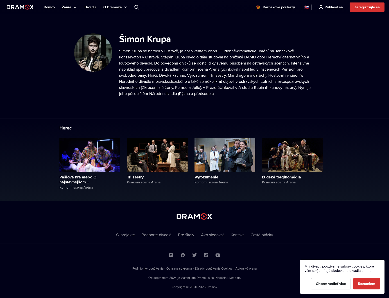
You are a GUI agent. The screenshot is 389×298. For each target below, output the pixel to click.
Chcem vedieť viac (331, 283)
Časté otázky (262, 235)
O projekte (125, 235)
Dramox (20, 7)
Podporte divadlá (156, 235)
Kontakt (237, 235)
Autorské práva (246, 268)
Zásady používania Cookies (214, 268)
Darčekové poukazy (279, 7)
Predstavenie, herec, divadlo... (137, 7)
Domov (49, 7)
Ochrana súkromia (179, 268)
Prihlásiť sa (334, 7)
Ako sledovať (212, 235)
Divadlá (90, 7)
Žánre (66, 7)
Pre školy (186, 235)
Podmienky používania (147, 268)
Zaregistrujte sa (367, 7)
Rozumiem (366, 283)
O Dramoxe (112, 7)
